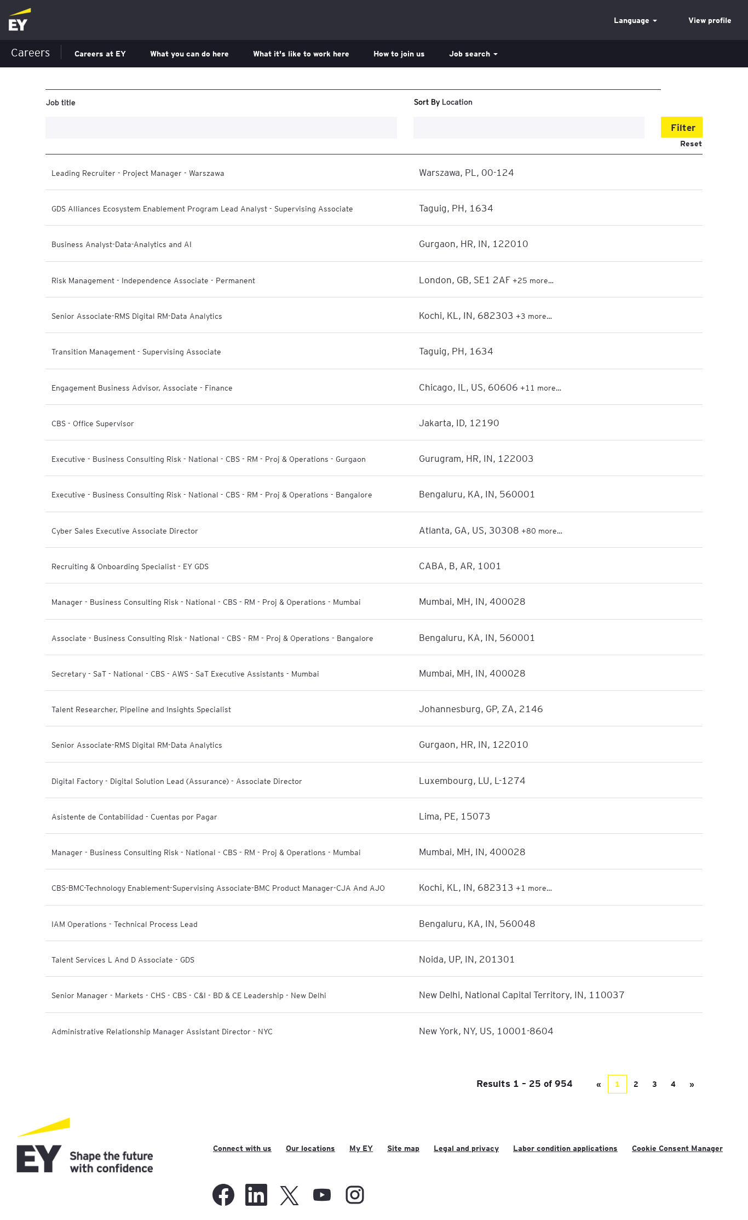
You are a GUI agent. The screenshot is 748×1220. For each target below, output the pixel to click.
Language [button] (633, 20)
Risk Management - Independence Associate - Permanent (153, 280)
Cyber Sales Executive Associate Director (124, 530)
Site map (403, 1148)
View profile (710, 20)
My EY (361, 1148)
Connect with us (242, 1148)
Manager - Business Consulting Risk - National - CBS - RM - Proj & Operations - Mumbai (206, 601)
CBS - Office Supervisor (92, 423)
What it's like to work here (301, 54)
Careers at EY (100, 54)
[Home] (19, 20)
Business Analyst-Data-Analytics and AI (121, 244)
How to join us (399, 54)
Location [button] (457, 101)
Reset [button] (691, 143)
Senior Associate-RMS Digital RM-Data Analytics (136, 315)
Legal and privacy (466, 1148)
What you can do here (189, 54)
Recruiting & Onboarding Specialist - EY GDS (130, 566)
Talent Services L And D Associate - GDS (122, 959)
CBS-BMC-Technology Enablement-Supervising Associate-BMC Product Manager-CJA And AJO (218, 887)
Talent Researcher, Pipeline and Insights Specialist (141, 709)
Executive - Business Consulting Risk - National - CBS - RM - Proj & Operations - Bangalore (211, 494)
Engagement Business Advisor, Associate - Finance (142, 387)
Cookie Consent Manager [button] (677, 1148)
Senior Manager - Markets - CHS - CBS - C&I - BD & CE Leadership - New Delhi (188, 995)
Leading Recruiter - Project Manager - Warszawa (138, 172)
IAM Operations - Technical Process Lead (124, 924)
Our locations (310, 1148)
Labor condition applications (565, 1148)
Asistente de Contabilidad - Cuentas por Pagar (134, 816)
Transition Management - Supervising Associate (136, 351)
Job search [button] (470, 54)
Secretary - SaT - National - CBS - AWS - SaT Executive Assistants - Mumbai (185, 673)
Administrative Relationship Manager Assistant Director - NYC (162, 1031)
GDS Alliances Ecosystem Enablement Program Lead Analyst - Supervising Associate (202, 208)
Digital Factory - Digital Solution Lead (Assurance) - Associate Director (176, 781)
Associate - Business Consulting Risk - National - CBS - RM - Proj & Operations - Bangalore (212, 638)
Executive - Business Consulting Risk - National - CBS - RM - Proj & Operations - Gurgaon (208, 458)
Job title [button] (61, 102)
